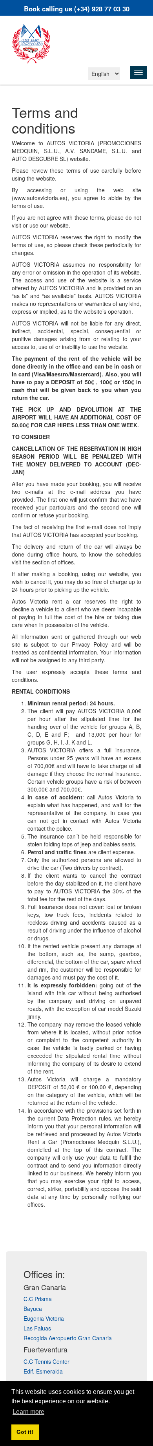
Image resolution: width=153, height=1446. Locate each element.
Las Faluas (37, 1328)
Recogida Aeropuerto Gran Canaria (68, 1338)
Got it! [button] (24, 1432)
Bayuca (33, 1308)
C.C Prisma (38, 1299)
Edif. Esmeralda (43, 1371)
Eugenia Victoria (44, 1318)
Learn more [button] (28, 1411)
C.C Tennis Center (46, 1361)
